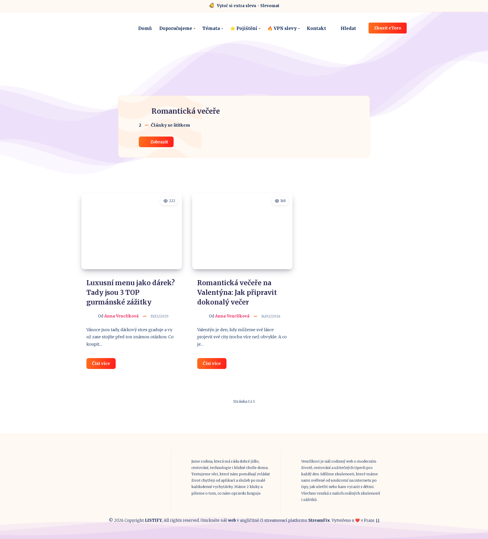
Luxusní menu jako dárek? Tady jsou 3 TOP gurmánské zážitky (130, 292)
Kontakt (316, 28)
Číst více (104, 365)
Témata (211, 28)
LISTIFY (153, 520)
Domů (145, 28)
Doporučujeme (175, 28)
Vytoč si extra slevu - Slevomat (248, 5)
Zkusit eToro (387, 27)
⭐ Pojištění (243, 28)
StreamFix (319, 520)
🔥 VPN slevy (282, 28)
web (232, 520)
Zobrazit (158, 141)
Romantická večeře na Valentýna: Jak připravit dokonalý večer (237, 292)
